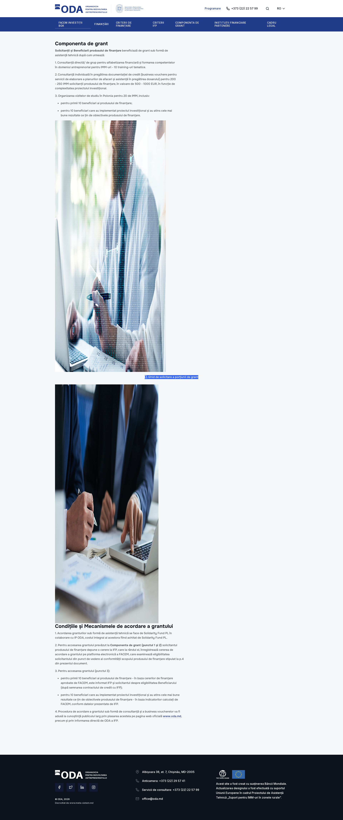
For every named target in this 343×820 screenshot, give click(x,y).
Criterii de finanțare (124, 24)
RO (279, 8)
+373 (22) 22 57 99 (244, 8)
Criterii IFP (158, 24)
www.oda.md (172, 716)
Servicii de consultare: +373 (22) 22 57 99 (170, 790)
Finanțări (101, 24)
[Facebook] (59, 787)
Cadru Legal (271, 24)
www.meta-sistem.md (81, 802)
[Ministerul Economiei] (81, 8)
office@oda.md (152, 799)
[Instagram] (93, 787)
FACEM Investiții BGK (71, 24)
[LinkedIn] (82, 787)
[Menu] (267, 8)
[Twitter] (70, 787)
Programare (213, 8)
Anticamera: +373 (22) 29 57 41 (163, 781)
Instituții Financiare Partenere (230, 24)
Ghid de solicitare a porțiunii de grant (173, 377)
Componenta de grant (187, 24)
